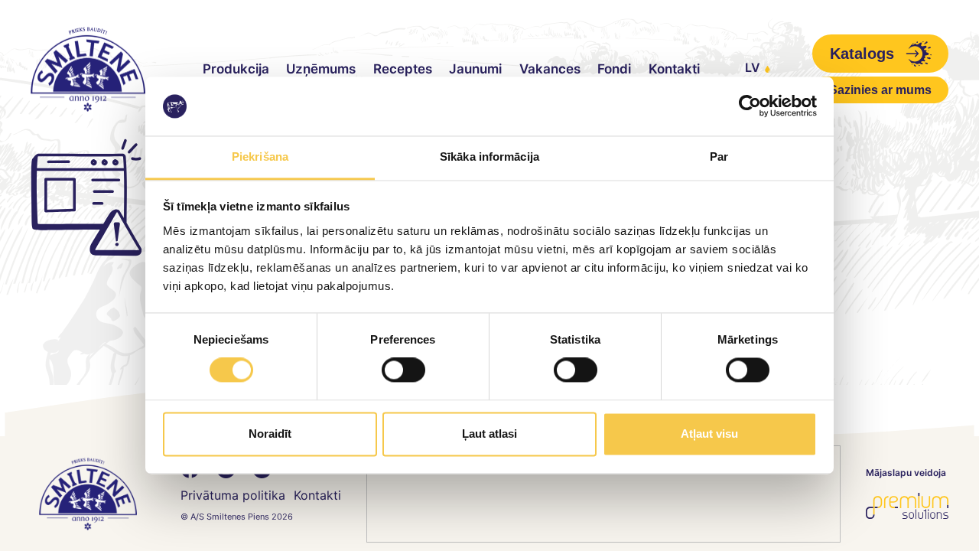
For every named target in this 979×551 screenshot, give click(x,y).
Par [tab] (719, 156)
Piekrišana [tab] (260, 156)
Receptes (402, 69)
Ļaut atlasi (489, 433)
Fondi (614, 69)
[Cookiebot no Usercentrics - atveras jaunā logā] (750, 106)
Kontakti (674, 69)
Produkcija (236, 69)
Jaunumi (475, 69)
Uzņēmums (321, 69)
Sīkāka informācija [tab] (489, 156)
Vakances (550, 69)
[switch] (403, 370)
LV (752, 67)
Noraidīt (270, 433)
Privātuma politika (233, 495)
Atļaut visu (709, 433)
